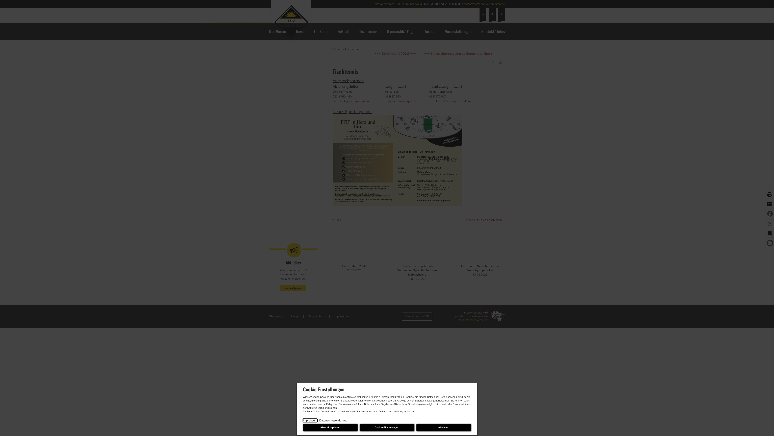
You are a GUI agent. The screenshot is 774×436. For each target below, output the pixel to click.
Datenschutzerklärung (333, 420)
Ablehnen (443, 427)
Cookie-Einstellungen (387, 427)
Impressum (310, 420)
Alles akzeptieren (330, 427)
